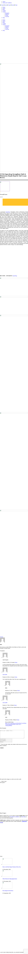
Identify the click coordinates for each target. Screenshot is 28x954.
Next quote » (2, 782)
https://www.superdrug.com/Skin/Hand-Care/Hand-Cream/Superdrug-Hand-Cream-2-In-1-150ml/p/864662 (15, 724)
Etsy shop (23, 816)
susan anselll (5, 702)
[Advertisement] (14, 46)
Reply (16, 662)
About (4, 1)
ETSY (1, 822)
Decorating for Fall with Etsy (8, 890)
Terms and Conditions (7, 2)
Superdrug (8, 211)
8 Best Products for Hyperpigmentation (10, 878)
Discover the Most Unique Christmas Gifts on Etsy (12, 866)
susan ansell (5, 674)
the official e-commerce (14, 816)
